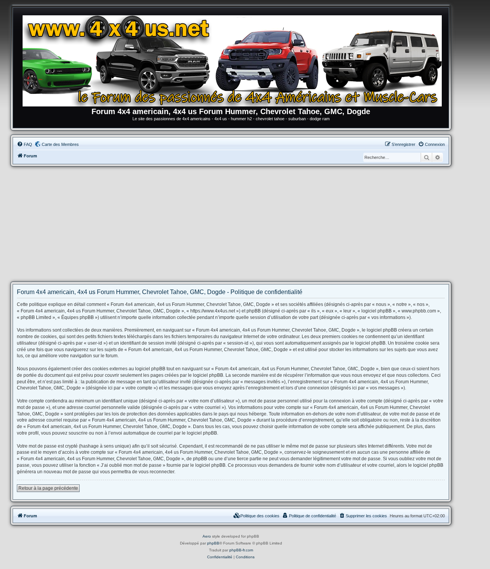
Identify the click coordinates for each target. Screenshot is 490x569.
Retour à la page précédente (48, 488)
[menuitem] (24, 144)
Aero (207, 536)
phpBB (213, 543)
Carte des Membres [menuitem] (60, 144)
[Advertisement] (230, 224)
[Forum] (234, 59)
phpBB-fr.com (241, 550)
